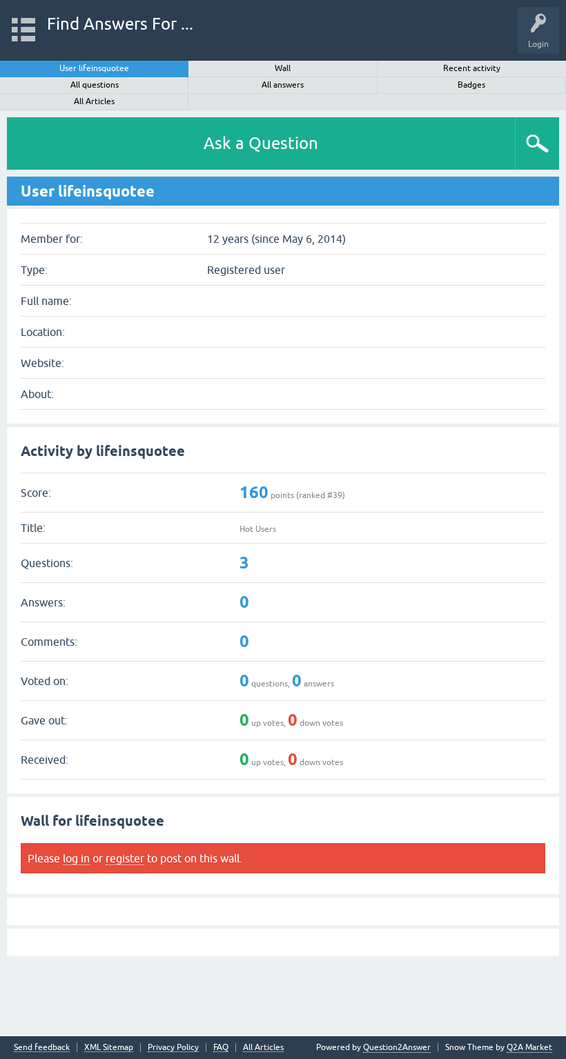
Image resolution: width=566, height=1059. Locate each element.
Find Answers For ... (120, 23)
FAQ (220, 1047)
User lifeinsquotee (94, 68)
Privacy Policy (173, 1047)
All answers (283, 85)
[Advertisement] (283, 993)
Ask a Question (261, 143)
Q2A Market (529, 1047)
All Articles (94, 101)
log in (76, 858)
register (125, 858)
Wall (283, 68)
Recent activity (471, 68)
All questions (94, 85)
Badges (471, 85)
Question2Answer (397, 1047)
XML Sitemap (108, 1047)
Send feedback (42, 1047)
